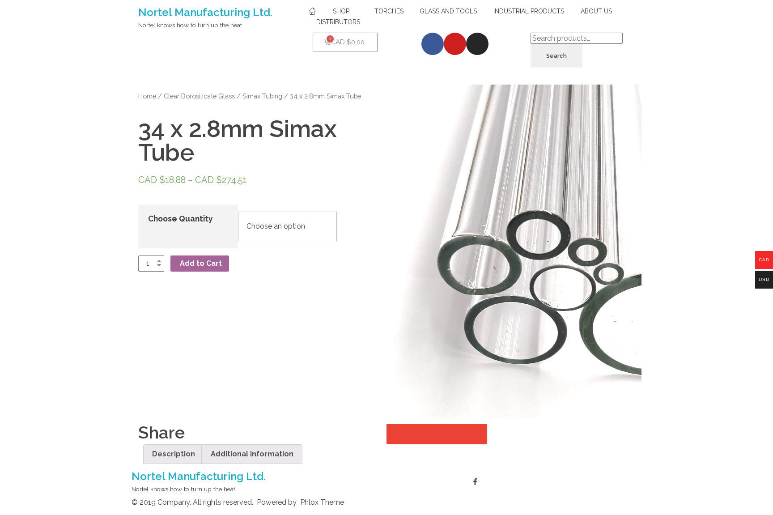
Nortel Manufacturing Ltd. (205, 12)
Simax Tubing (262, 96)
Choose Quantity (180, 218)
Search (556, 55)
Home (147, 96)
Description (173, 454)
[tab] (173, 454)
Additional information (252, 454)
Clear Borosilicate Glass (199, 96)
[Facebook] (432, 44)
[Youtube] (455, 44)
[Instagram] (477, 44)
